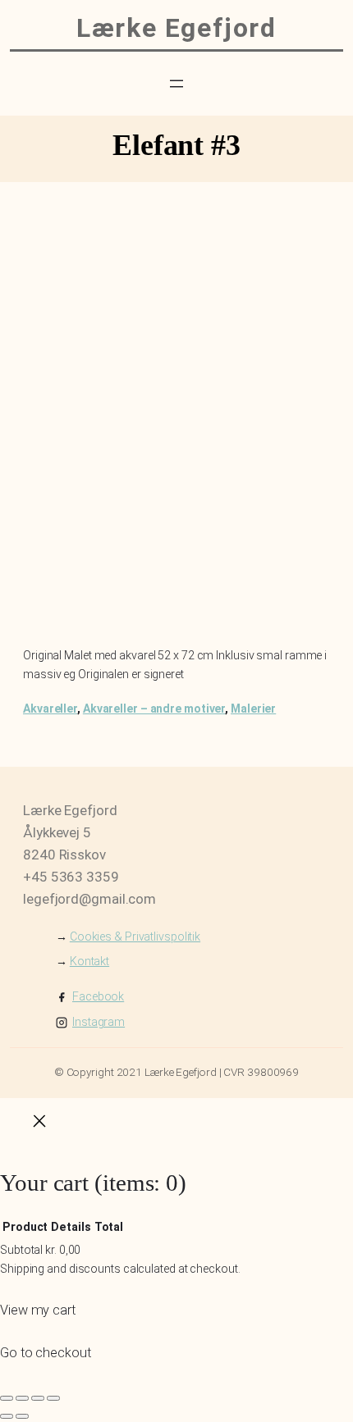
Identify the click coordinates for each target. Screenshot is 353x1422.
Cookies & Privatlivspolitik (135, 936)
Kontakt (89, 961)
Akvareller (50, 708)
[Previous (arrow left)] (6, 1416)
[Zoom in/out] (6, 1398)
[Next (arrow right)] (22, 1416)
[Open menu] (176, 83)
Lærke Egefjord (176, 27)
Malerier (253, 708)
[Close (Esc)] (53, 1398)
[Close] (39, 1124)
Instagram (98, 1021)
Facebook (98, 996)
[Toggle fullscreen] (22, 1398)
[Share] (37, 1398)
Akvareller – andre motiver (154, 708)
